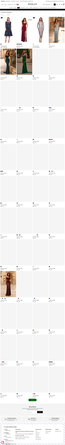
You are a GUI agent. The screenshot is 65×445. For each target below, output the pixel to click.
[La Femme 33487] (8, 379)
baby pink (17, 107)
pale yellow (52, 44)
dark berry (17, 44)
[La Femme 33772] (56, 30)
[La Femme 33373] (40, 379)
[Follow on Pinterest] (58, 431)
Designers (15, 7)
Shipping (37, 434)
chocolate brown (3, 76)
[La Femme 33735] (24, 93)
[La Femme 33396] (8, 252)
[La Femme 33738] (8, 221)
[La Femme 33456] (40, 252)
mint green (50, 44)
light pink (49, 76)
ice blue (33, 393)
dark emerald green (2, 330)
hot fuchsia (33, 298)
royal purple (19, 234)
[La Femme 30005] (8, 30)
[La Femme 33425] (24, 189)
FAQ (36, 431)
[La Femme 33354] (8, 125)
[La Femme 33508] (8, 316)
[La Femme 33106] (40, 125)
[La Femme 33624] (56, 93)
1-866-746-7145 (38, 437)
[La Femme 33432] (56, 62)
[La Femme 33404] (24, 125)
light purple (2, 234)
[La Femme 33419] (40, 189)
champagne (2, 76)
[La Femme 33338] (40, 348)
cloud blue (50, 298)
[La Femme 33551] (24, 221)
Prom (2, 4)
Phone (6, 429)
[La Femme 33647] (24, 284)
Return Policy (38, 432)
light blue (49, 44)
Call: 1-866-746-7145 (29, 1)
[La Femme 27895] (40, 30)
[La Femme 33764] (8, 62)
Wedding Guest (10, 4)
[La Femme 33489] (24, 157)
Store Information (48, 431)
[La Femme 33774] (8, 157)
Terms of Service (38, 439)
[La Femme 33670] (8, 284)
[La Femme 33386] (8, 189)
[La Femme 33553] (40, 284)
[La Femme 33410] (24, 348)
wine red (17, 171)
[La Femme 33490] (56, 284)
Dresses (11, 7)
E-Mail (6, 439)
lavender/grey (33, 44)
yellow (53, 171)
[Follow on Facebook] (55, 431)
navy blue (1, 44)
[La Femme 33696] (40, 221)
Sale (17, 4)
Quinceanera (22, 7)
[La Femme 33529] (56, 221)
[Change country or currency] (57, 4)
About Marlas (52, 7)
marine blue (2, 171)
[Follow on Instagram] (57, 431)
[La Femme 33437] (56, 316)
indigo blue (50, 171)
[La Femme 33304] (56, 157)
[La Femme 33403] (56, 189)
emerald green (21, 44)
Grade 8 (27, 7)
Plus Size (40, 7)
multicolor (17, 139)
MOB (15, 4)
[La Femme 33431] (40, 316)
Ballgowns (45, 7)
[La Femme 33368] (24, 379)
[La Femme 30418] (24, 30)
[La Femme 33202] (56, 379)
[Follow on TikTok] (60, 431)
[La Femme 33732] (8, 348)
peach (3, 234)
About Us (46, 432)
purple (33, 76)
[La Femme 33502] (24, 316)
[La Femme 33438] (56, 252)
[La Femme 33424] (40, 62)
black (18, 44)
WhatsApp (7, 432)
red (50, 139)
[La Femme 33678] (56, 125)
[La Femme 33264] (56, 348)
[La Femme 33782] (24, 252)
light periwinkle (1, 107)
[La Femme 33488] (40, 157)
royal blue (19, 44)
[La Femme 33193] (24, 62)
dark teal (49, 107)
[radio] (62, 15)
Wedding (30, 7)
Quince (5, 4)
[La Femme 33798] (8, 93)
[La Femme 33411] (40, 93)
